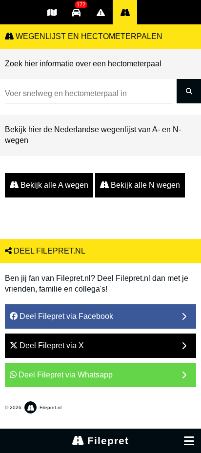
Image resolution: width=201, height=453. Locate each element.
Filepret (106, 440)
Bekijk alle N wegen (144, 185)
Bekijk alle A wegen (53, 185)
